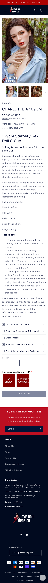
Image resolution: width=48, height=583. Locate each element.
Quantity (5, 358)
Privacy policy (37, 572)
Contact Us (10, 458)
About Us (9, 446)
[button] (5, 10)
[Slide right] (45, 92)
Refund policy (23, 572)
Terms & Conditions (14, 464)
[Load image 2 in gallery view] (23, 91)
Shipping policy (33, 576)
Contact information (25, 581)
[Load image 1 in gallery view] (11, 91)
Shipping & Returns (14, 470)
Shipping (5, 118)
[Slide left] (2, 92)
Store (7, 452)
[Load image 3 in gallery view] (36, 91)
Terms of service (18, 576)
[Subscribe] (40, 429)
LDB (13, 572)
